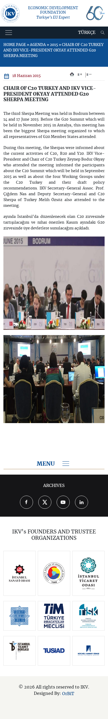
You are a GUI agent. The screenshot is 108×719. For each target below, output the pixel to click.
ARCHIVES (54, 486)
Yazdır (72, 74)
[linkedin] (81, 502)
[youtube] (63, 502)
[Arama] (103, 33)
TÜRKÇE (86, 32)
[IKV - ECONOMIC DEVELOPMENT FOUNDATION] (10, 13)
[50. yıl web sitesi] (95, 13)
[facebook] (26, 502)
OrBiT (68, 693)
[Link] (19, 573)
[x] (44, 502)
